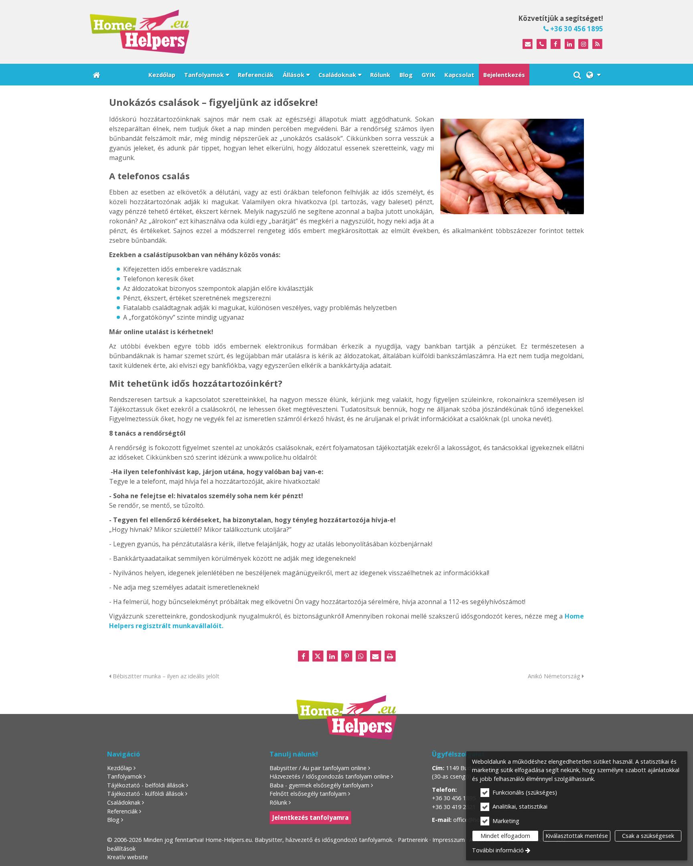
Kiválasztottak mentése (576, 836)
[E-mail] (527, 44)
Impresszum (448, 840)
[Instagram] (583, 44)
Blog (113, 819)
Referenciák (122, 811)
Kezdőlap (119, 768)
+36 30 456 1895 (576, 28)
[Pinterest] (346, 656)
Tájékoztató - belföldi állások (145, 785)
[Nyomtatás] (389, 656)
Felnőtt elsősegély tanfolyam (308, 793)
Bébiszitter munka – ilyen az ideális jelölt (165, 676)
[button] (593, 74)
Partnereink (413, 840)
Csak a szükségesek (648, 836)
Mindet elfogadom (505, 836)
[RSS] (597, 44)
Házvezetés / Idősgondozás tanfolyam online (329, 776)
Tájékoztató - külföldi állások (145, 793)
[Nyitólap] (212, 32)
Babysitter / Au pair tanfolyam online (318, 768)
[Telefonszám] (541, 44)
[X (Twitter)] (317, 656)
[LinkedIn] (569, 44)
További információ (498, 850)
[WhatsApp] (361, 656)
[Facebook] (555, 44)
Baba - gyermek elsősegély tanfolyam (319, 785)
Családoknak (123, 802)
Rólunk (278, 802)
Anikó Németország (555, 676)
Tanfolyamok (124, 776)
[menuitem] (96, 74)
